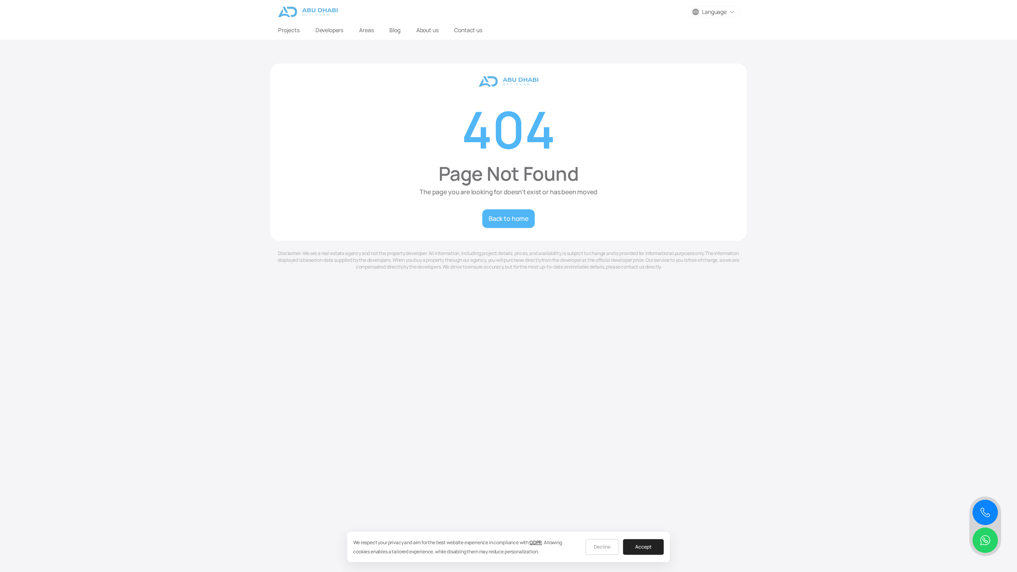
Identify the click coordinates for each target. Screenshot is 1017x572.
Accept (643, 546)
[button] (713, 11)
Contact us (468, 30)
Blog (394, 30)
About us (427, 30)
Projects (289, 30)
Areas (366, 30)
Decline (602, 546)
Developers (329, 30)
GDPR (536, 542)
